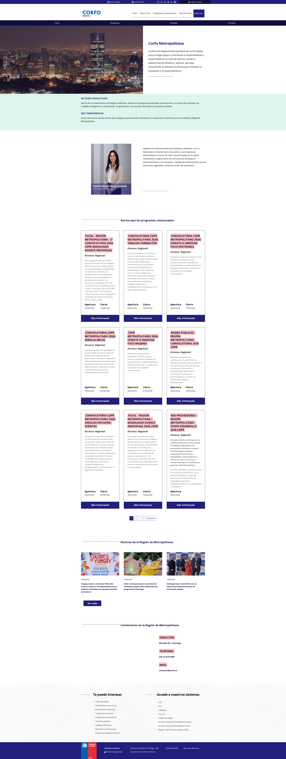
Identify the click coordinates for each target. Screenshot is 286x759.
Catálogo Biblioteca (103, 725)
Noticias (173, 23)
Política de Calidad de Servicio (107, 733)
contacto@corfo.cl (192, 748)
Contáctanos (139, 2)
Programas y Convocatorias (164, 13)
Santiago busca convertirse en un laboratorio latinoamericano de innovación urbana (182, 586)
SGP (160, 702)
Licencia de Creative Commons (143, 752)
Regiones (198, 13)
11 (143, 518)
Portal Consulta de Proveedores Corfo (174, 726)
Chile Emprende (101, 701)
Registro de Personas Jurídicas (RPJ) (173, 730)
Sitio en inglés (115, 2)
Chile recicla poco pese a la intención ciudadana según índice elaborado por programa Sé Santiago (141, 586)
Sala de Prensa (185, 13)
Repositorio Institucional (105, 729)
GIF (160, 706)
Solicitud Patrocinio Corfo (106, 705)
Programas (115, 23)
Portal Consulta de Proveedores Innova (175, 722)
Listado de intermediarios (106, 717)
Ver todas (92, 603)
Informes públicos (102, 721)
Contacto (232, 23)
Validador (162, 710)
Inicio (134, 13)
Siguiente (151, 518)
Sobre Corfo (145, 13)
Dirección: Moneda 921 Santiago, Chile (144, 748)
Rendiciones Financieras (105, 709)
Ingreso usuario (196, 2)
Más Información (100, 318)
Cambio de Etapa (166, 718)
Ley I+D (162, 714)
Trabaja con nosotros (104, 713)
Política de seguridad (114, 752)
